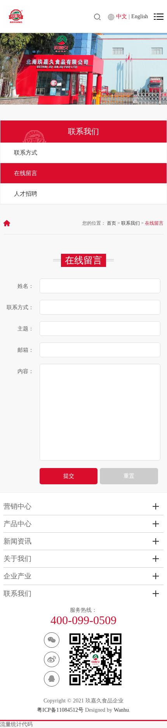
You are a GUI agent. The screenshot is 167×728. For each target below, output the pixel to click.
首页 (111, 223)
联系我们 (130, 223)
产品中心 (17, 524)
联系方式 (25, 153)
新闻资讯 (17, 541)
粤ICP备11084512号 (60, 710)
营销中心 (17, 506)
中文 (122, 16)
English (139, 16)
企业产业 (17, 576)
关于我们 (17, 559)
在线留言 (25, 173)
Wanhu (121, 710)
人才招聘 (25, 194)
